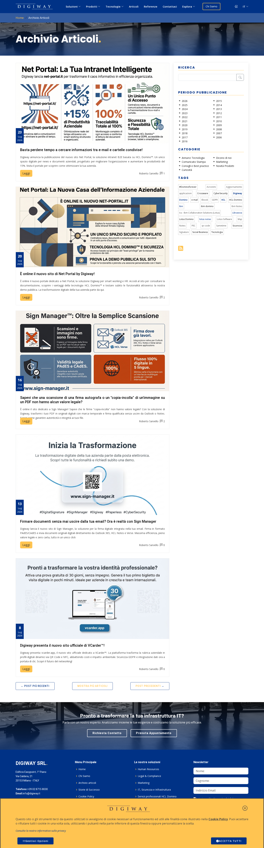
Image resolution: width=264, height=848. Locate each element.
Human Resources (148, 769)
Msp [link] (240, 219)
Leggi (26, 173)
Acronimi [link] (211, 186)
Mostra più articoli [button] (92, 686)
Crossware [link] (202, 193)
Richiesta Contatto (107, 733)
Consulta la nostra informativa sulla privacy (41, 830)
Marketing (143, 783)
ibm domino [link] (207, 206)
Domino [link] (183, 199)
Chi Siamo (211, 6)
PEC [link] (193, 225)
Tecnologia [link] (217, 232)
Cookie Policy (86, 796)
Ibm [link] (181, 206)
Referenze (150, 6)
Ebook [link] (205, 199)
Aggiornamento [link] (234, 186)
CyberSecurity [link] (221, 193)
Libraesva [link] (237, 212)
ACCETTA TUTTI (230, 841)
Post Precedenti (148, 686)
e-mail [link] (194, 199)
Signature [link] (184, 232)
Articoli (133, 6)
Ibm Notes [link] (236, 206)
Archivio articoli (87, 783)
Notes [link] (182, 225)
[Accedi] (232, 6)
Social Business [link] (200, 232)
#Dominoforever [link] (187, 186)
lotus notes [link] (205, 219)
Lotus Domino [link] (186, 219)
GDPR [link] (215, 199)
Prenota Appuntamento (154, 733)
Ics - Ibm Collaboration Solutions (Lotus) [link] (199, 212)
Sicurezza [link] (237, 225)
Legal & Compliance (149, 776)
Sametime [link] (221, 225)
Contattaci (170, 6)
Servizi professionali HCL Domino (157, 796)
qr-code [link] (206, 225)
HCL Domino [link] (235, 199)
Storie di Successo (89, 789)
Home (20, 18)
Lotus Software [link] (224, 219)
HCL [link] (223, 199)
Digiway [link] (237, 193)
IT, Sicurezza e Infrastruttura (154, 789)
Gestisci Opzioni (36, 841)
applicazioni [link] (185, 193)
